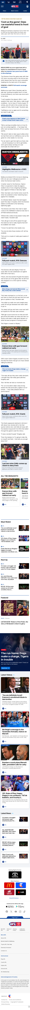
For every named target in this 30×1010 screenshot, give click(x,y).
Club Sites (20, 2)
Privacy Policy (15, 929)
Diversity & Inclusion (6, 947)
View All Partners (14, 898)
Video (4, 10)
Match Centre (14, 10)
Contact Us (4, 950)
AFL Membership (5, 971)
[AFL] (3, 2)
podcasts (7, 618)
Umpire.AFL (4, 965)
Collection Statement (22, 929)
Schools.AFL (4, 968)
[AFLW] (9, 2)
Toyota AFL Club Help (6, 944)
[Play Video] (15, 157)
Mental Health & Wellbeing (7, 941)
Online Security (5, 1004)
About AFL (3, 938)
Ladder (25, 10)
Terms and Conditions (15, 999)
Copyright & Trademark (17, 1002)
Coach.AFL (3, 962)
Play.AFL (3, 959)
